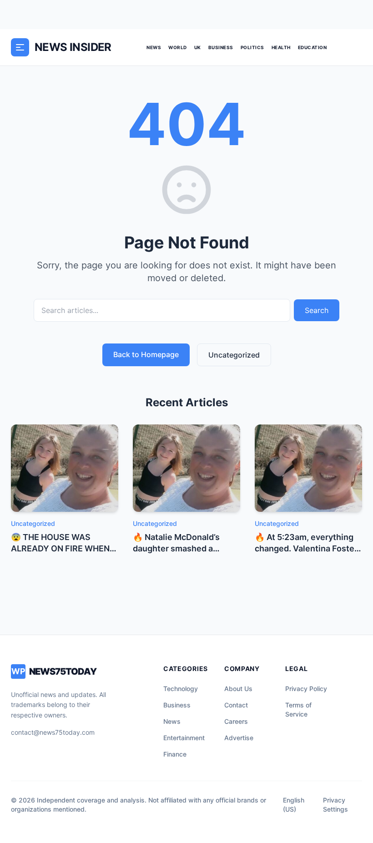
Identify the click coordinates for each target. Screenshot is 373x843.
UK (197, 47)
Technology (180, 688)
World (177, 47)
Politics (252, 47)
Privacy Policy (306, 688)
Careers (236, 721)
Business (220, 47)
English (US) (293, 804)
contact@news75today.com (53, 732)
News (153, 47)
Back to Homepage (146, 354)
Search (316, 310)
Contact (236, 705)
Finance (174, 754)
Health (281, 47)
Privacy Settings (335, 804)
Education (312, 47)
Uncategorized (234, 354)
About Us (238, 688)
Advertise (238, 738)
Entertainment (184, 738)
